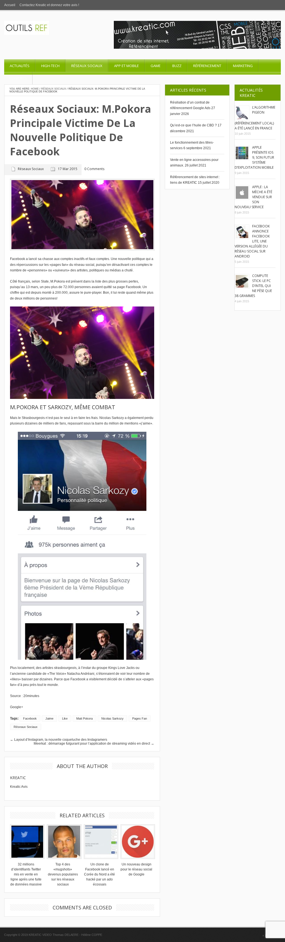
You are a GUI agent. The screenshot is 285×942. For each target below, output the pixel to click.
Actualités (20, 65)
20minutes (31, 696)
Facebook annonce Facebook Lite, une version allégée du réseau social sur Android (252, 241)
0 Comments (94, 169)
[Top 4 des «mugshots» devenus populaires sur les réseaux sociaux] (62, 841)
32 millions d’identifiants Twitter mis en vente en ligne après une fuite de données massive (26, 874)
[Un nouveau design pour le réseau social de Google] (136, 841)
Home (35, 88)
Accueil (9, 5)
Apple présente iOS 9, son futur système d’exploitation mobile (254, 157)
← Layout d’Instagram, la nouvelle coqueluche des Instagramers (58, 740)
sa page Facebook (127, 287)
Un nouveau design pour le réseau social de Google (136, 869)
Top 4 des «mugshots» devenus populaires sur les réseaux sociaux (63, 874)
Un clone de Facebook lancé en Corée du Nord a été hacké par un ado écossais (99, 874)
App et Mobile (126, 65)
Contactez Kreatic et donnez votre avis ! (49, 5)
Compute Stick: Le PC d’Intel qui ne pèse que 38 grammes (253, 285)
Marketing (243, 65)
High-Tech (50, 65)
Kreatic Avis (19, 787)
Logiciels (18, 78)
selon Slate (40, 281)
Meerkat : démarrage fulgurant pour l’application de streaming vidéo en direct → (94, 743)
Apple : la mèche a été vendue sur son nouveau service (253, 197)
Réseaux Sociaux (86, 65)
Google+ (16, 707)
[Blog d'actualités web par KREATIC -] (26, 34)
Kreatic (18, 777)
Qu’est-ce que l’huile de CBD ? (193, 125)
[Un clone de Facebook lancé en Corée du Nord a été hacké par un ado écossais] (100, 841)
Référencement (207, 65)
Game (156, 65)
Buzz (176, 65)
